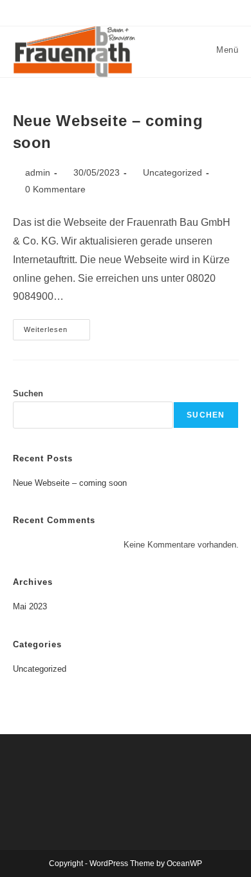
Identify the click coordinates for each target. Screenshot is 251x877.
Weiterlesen (57, 332)
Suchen (28, 393)
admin (37, 172)
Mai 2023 (30, 606)
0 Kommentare (55, 189)
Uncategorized (172, 172)
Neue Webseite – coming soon (70, 483)
